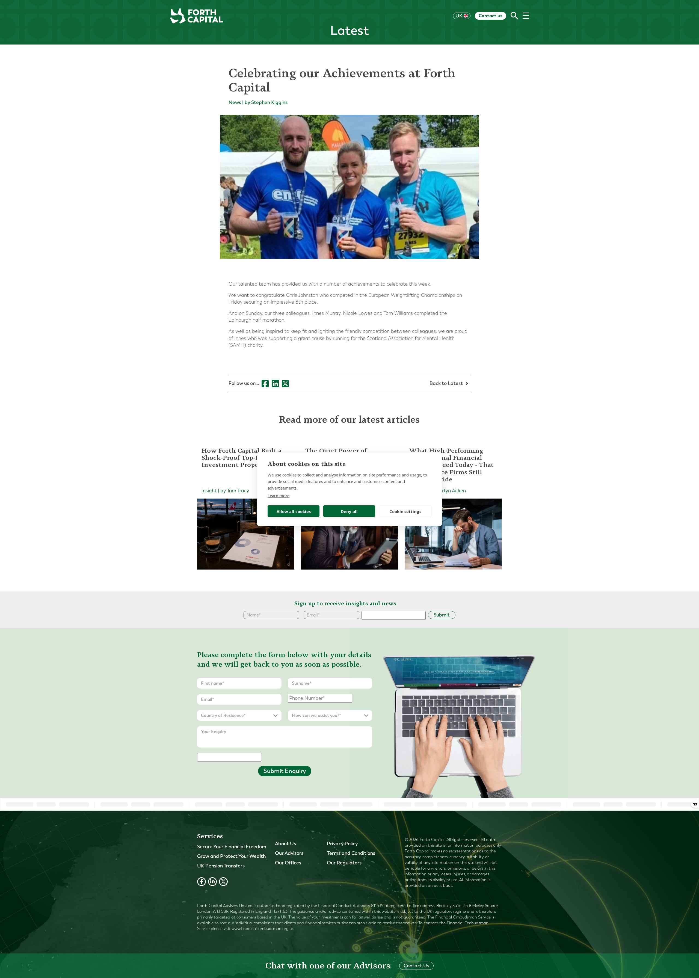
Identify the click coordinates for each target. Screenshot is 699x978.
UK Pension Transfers (221, 866)
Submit (442, 615)
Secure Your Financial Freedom (231, 847)
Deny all (349, 511)
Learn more (278, 495)
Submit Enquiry (284, 771)
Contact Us (416, 966)
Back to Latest (447, 383)
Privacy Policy (342, 844)
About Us (285, 844)
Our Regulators (344, 863)
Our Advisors (289, 853)
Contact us (490, 16)
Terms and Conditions (351, 853)
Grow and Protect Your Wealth (231, 856)
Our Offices (288, 863)
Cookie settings (405, 511)
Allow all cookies (294, 511)
